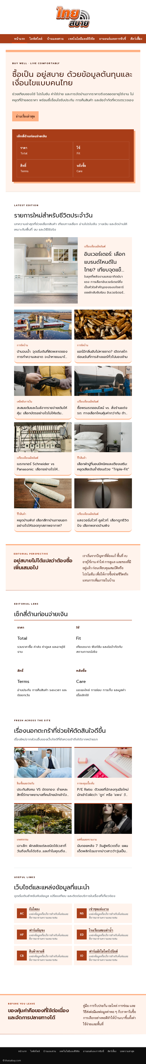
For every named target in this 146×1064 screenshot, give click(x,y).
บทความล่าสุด (127, 1051)
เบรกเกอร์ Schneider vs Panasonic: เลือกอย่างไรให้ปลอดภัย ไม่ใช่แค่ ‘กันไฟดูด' (37, 469)
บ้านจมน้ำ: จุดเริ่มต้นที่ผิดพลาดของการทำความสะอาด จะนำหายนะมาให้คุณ (42, 357)
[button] (138, 39)
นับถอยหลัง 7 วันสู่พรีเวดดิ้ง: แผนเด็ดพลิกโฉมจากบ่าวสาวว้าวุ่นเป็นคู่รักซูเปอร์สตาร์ (102, 851)
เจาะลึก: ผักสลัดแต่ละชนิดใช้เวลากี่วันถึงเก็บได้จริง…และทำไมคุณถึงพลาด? (41, 851)
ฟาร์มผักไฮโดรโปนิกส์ (103, 951)
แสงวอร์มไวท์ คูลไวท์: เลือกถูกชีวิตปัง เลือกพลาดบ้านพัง (103, 523)
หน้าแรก (19, 38)
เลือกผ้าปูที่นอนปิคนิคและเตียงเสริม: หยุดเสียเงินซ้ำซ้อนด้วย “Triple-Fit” (103, 466)
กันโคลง (34, 909)
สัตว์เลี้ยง (112, 1051)
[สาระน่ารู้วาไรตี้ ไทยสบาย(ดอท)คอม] (73, 17)
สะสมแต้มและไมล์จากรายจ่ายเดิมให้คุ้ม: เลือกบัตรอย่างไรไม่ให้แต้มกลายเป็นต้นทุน (42, 413)
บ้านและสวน (55, 38)
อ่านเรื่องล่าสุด (25, 116)
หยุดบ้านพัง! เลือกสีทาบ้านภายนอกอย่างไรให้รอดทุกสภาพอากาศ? (42, 523)
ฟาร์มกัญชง (37, 930)
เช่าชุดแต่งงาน (99, 909)
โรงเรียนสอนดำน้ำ (101, 930)
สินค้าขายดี (36, 951)
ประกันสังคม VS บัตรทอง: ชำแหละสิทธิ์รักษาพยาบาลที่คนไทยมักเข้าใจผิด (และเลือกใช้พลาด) (42, 795)
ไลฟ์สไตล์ (35, 38)
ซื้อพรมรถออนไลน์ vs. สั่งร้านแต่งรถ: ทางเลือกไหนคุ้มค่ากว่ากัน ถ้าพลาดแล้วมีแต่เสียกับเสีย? (102, 413)
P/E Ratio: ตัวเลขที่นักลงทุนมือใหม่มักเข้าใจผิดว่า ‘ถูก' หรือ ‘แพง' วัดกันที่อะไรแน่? (103, 795)
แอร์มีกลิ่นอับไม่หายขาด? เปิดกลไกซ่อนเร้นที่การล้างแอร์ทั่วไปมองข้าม (102, 354)
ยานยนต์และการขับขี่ (112, 38)
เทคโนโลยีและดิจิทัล (81, 38)
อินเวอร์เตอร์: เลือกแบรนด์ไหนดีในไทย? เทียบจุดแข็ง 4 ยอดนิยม (104, 266)
